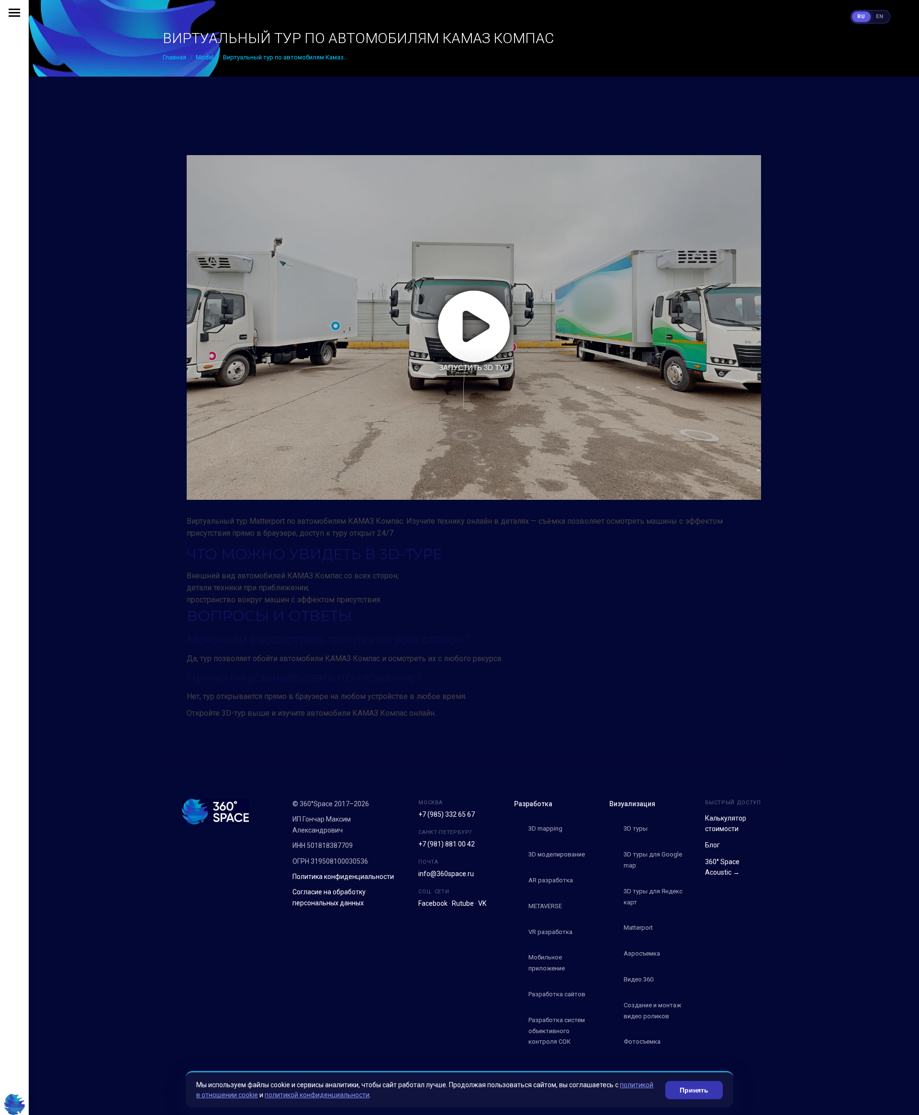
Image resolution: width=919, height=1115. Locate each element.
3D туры (636, 828)
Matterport (638, 927)
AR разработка (550, 880)
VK (482, 903)
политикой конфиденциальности (317, 1095)
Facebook (433, 903)
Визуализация (632, 804)
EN (880, 16)
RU (861, 16)
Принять (694, 1090)
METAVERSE (545, 906)
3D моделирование (556, 854)
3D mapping (545, 828)
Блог (712, 845)
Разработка (533, 804)
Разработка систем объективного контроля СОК (556, 1031)
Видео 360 (638, 979)
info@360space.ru (446, 874)
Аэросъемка (642, 953)
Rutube (463, 903)
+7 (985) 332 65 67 (446, 814)
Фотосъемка (642, 1041)
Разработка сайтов (556, 994)
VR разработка (550, 931)
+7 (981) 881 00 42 (446, 844)
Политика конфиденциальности (343, 876)
